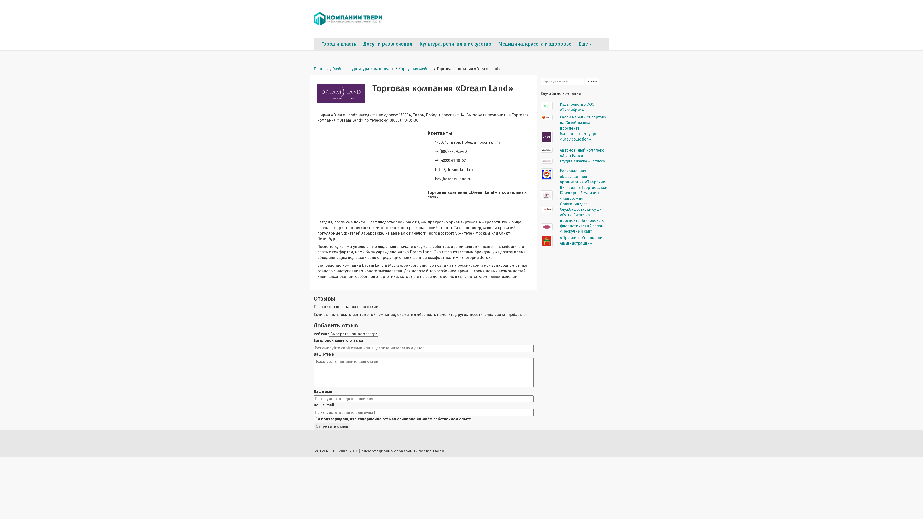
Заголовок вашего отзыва (338, 340)
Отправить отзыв (332, 426)
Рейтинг (321, 334)
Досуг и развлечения (387, 44)
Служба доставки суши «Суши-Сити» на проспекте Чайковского (582, 215)
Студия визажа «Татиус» (582, 161)
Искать (592, 81)
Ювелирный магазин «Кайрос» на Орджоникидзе (579, 198)
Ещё (584, 44)
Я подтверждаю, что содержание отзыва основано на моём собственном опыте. (394, 419)
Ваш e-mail (324, 405)
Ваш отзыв (324, 354)
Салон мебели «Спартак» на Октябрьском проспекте (583, 122)
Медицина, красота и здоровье (535, 44)
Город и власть (338, 44)
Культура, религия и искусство (455, 44)
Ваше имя (323, 391)
